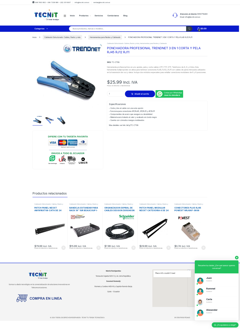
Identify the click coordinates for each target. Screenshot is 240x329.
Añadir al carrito (141, 94)
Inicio (72, 16)
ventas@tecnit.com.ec (101, 2)
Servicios (99, 16)
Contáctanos (113, 16)
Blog (125, 16)
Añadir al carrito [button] (63, 248)
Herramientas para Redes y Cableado (105, 37)
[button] (101, 45)
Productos (83, 16)
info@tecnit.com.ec (82, 2)
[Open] (65, 16)
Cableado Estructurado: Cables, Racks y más (62, 37)
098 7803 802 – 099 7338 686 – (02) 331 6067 (53, 2)
